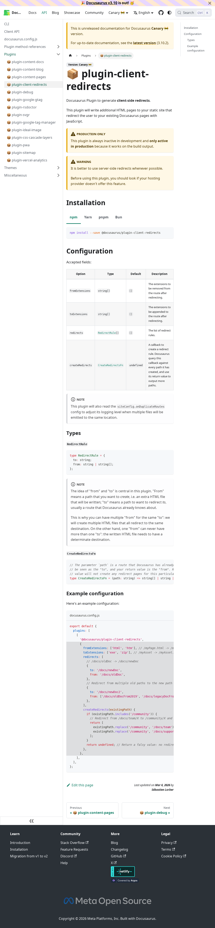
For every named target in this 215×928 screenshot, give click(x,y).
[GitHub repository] (161, 12)
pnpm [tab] (104, 217)
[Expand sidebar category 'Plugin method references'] (58, 46)
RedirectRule (107, 332)
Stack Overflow (72, 842)
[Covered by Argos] (125, 881)
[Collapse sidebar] (31, 821)
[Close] (210, 3)
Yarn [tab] (88, 217)
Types (191, 40)
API (44, 12)
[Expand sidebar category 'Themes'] (58, 167)
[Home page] (70, 55)
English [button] (144, 12)
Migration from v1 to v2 (29, 856)
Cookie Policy (171, 856)
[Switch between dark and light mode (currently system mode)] (169, 12)
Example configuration (196, 48)
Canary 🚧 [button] (117, 12)
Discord (66, 856)
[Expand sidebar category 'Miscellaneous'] (58, 175)
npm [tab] (73, 217)
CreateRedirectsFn (110, 365)
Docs (33, 12)
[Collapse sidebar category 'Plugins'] (58, 54)
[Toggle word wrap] (160, 564)
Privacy (167, 842)
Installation (191, 28)
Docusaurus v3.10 (101, 2)
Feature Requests (74, 849)
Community (94, 12)
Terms (166, 849)
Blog (55, 12)
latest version (144, 43)
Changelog (119, 849)
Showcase (72, 12)
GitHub (116, 856)
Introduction (20, 842)
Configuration (193, 34)
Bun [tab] (118, 217)
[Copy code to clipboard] (168, 232)
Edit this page (82, 785)
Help (64, 863)
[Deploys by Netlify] (123, 875)
